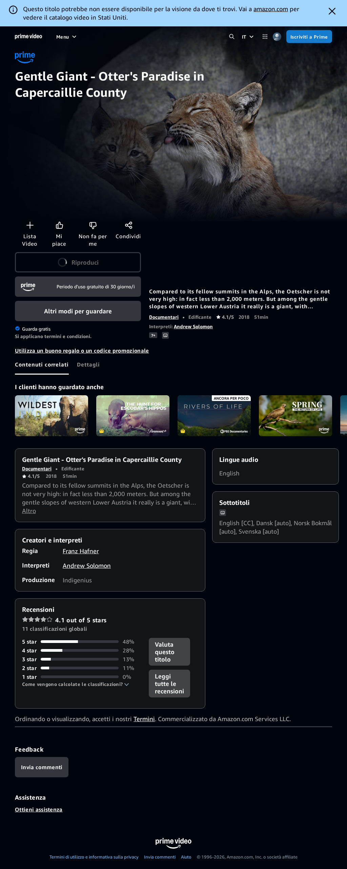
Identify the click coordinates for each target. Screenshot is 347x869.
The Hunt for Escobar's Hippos (132, 416)
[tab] (42, 364)
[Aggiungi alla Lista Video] (29, 225)
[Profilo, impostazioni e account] (277, 36)
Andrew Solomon (193, 326)
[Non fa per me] (92, 225)
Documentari (164, 317)
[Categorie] (265, 36)
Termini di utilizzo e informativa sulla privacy (94, 857)
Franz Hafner (81, 551)
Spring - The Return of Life (295, 416)
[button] (78, 262)
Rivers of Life (214, 416)
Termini (144, 718)
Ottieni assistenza (39, 809)
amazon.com (270, 9)
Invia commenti (160, 857)
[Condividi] (128, 225)
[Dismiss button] (332, 11)
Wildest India (51, 416)
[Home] (28, 36)
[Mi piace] (59, 225)
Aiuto (186, 857)
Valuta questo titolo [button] (165, 652)
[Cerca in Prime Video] (232, 36)
